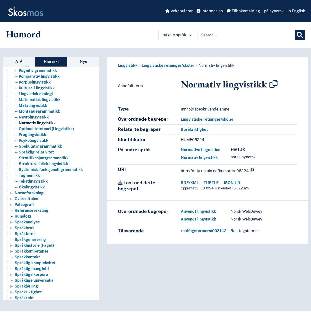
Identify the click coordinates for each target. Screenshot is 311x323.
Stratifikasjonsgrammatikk (44, 158)
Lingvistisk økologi (36, 94)
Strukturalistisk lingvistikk (43, 164)
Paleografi (24, 204)
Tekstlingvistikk (33, 181)
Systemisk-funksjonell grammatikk (51, 169)
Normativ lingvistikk (37, 123)
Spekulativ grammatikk (40, 146)
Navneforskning (29, 193)
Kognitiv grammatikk (38, 70)
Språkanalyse (27, 222)
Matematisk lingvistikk (39, 99)
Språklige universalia (34, 280)
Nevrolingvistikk (34, 117)
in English (296, 11)
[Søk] (299, 35)
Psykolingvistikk (33, 140)
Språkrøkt (24, 298)
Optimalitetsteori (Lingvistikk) (46, 129)
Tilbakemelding (245, 11)
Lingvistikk (128, 65)
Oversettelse (26, 198)
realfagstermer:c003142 (203, 231)
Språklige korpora (31, 274)
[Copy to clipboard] (273, 84)
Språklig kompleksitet (35, 263)
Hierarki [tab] (51, 61)
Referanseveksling (31, 210)
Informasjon (211, 11)
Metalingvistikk (33, 105)
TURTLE (211, 182)
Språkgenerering (30, 239)
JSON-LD (232, 182)
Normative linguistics (200, 149)
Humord (23, 34)
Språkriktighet (28, 292)
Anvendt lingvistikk (198, 211)
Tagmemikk (29, 175)
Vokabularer (181, 11)
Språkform (25, 233)
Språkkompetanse (31, 251)
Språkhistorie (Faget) (34, 245)
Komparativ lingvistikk (39, 76)
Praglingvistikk (32, 134)
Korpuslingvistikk (35, 82)
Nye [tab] (83, 61)
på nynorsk (274, 11)
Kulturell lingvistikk (37, 88)
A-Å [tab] (19, 61)
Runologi (23, 216)
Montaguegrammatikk (39, 111)
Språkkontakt (27, 257)
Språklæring (26, 286)
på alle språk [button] (175, 35)
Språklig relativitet (36, 152)
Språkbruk (25, 228)
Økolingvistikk (32, 187)
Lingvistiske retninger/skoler (168, 65)
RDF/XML (190, 182)
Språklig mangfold (32, 268)
